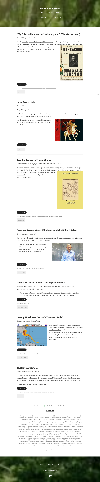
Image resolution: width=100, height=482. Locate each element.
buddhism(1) (59, 440)
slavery (54, 88)
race (47, 88)
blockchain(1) (52, 436)
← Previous (36, 406)
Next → (65, 406)
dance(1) (73, 441)
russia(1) (78, 441)
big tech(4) (78, 421)
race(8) (53, 416)
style (45, 354)
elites (44, 88)
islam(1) (30, 438)
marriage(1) (49, 441)
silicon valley (45, 392)
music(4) (21, 423)
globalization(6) (24, 419)
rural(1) (64, 436)
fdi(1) (61, 445)
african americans (29, 88)
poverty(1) (55, 441)
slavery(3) (60, 426)
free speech (29, 392)
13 (61, 406)
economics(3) (53, 424)
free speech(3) (67, 426)
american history (38, 88)
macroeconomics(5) (24, 421)
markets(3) (32, 424)
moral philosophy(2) (76, 431)
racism (50, 88)
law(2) (70, 429)
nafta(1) (49, 433)
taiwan (60, 216)
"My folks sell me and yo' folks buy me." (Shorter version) (48, 34)
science (40, 268)
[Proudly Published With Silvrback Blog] (50, 476)
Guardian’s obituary (26, 238)
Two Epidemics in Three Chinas (34, 159)
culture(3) (66, 424)
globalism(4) (34, 423)
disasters (39, 216)
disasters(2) (31, 433)
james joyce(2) (56, 431)
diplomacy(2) (31, 431)
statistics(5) (52, 419)
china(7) (70, 417)
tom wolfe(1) (34, 440)
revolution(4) (46, 421)
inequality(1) (37, 435)
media (33, 354)
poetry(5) (41, 419)
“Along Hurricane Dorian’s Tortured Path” (40, 317)
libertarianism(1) (34, 441)
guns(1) (79, 433)
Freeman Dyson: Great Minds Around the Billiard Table (47, 230)
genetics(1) (29, 436)
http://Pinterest (55, 450)
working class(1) (72, 433)
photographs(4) (71, 421)
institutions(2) (48, 431)
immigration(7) (77, 416)
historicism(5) (73, 419)
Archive (50, 12)
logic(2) (44, 433)
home (73, 445)
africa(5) (46, 419)
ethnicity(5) (39, 421)
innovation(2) (33, 428)
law (23, 303)
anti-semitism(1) (26, 440)
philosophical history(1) (68, 440)
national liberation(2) (36, 429)
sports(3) (71, 424)
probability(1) (63, 433)
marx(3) (51, 423)
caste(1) (49, 438)
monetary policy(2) (77, 429)
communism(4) (54, 421)
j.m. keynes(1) (67, 435)
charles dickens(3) (52, 426)
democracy (34, 216)
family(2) (26, 428)
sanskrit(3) (77, 424)
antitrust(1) (23, 435)
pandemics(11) (37, 416)
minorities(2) (38, 433)
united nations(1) (72, 443)
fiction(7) (42, 417)
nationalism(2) (23, 433)
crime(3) (74, 426)
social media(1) (23, 438)
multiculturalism (40, 354)
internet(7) (47, 417)
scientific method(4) (43, 423)
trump (25, 303)
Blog (42, 12)
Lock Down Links (26, 102)
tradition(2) (74, 428)
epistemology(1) (76, 435)
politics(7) (64, 417)
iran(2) (68, 428)
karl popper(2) (59, 429)
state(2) (66, 429)
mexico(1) (79, 443)
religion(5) (32, 421)
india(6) (30, 419)
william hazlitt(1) (37, 436)
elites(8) (48, 416)
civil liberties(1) (21, 436)
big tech (24, 392)
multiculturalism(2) (65, 431)
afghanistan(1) (70, 436)
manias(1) (34, 443)
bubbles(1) (28, 443)
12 (58, 406)
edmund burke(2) (40, 431)
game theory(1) (67, 445)
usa (28, 303)
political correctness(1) (64, 441)
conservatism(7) (23, 417)
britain (23, 268)
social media (51, 392)
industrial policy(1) (24, 441)
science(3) (67, 423)
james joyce (28, 268)
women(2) (63, 428)
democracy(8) (59, 416)
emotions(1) (36, 438)
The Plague (69, 113)
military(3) (60, 424)
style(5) (79, 419)
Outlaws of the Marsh (41, 120)
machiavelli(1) (43, 438)
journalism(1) (22, 443)
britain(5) (35, 419)
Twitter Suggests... (27, 367)
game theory (45, 216)
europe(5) (66, 419)
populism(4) (27, 423)
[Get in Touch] (98, 94)
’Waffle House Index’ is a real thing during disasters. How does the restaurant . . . (66, 337)
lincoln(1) (77, 436)
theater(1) (64, 443)
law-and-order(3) (43, 426)
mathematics (35, 268)
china (23, 216)
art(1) (81, 436)
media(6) (79, 417)
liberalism (38, 392)
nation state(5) (59, 419)
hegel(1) (77, 440)
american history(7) (56, 417)
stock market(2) (23, 431)
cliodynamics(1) (42, 443)
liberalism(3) (80, 426)
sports (43, 268)
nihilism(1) (65, 438)
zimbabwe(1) (55, 445)
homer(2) (21, 428)
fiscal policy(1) (44, 435)
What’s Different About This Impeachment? (41, 282)
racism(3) (38, 424)
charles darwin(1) (30, 445)
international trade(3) (33, 426)
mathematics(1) (39, 445)
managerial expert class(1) (75, 438)
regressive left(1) (57, 443)
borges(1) (58, 436)
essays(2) (58, 428)
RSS (57, 12)
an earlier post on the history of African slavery (37, 42)
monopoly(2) (22, 429)
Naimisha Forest (52, 470)
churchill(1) (30, 435)
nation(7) (30, 417)
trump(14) (30, 416)
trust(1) (54, 438)
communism (28, 216)
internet (51, 216)
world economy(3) (22, 426)
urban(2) (80, 428)
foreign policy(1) (53, 435)
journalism (29, 354)
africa (23, 88)
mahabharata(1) (55, 433)
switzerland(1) (51, 440)
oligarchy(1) (45, 436)
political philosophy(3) (76, 423)
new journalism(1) (42, 440)
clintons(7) (36, 417)
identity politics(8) (67, 416)
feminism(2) (46, 428)
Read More (22, 84)
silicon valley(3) (45, 424)
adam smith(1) (47, 445)
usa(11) (43, 416)
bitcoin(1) (60, 435)
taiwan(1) (59, 438)
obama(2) (52, 428)
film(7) (74, 417)
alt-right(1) (49, 443)
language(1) (42, 441)
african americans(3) (59, 423)
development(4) (63, 421)
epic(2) (28, 429)
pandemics (55, 216)
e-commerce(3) (24, 424)
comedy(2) (39, 428)
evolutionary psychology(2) (48, 429)
